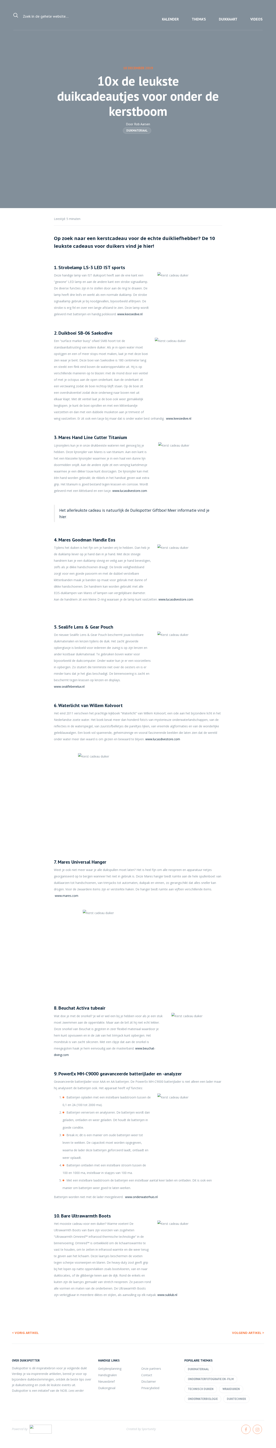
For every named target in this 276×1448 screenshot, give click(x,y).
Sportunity (149, 1429)
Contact (146, 1375)
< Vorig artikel (25, 1332)
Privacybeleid (150, 1388)
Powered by (19, 1429)
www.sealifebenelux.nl (69, 686)
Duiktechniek (236, 1399)
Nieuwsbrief (106, 1381)
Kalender (170, 19)
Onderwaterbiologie (203, 1399)
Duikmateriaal (137, 130)
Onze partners (151, 1368)
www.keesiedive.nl (130, 314)
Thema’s (199, 19)
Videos (256, 19)
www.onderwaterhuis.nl (141, 1197)
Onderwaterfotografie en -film (211, 1379)
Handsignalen (107, 1375)
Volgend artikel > (248, 1332)
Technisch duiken (200, 1389)
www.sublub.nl (167, 1295)
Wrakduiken (231, 1389)
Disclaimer (148, 1381)
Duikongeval (106, 1388)
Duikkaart (228, 19)
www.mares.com (66, 896)
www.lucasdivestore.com (129, 491)
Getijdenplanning (109, 1368)
